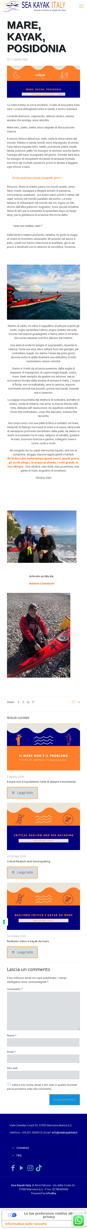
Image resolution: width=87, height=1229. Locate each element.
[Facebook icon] (13, 1168)
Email (11, 1051)
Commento (14, 989)
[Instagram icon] (30, 1168)
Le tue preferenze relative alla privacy (49, 1215)
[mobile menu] (81, 6)
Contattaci (22, 1147)
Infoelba (51, 1193)
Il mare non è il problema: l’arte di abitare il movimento (41, 782)
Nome (11, 1035)
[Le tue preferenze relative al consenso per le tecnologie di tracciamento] (4, 922)
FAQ (19, 1155)
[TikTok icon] (38, 1168)
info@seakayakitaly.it (64, 1132)
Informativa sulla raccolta (26, 1224)
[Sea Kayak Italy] (34, 6)
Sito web (12, 1068)
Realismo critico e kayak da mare (28, 941)
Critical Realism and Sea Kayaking (28, 861)
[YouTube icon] (21, 1168)
